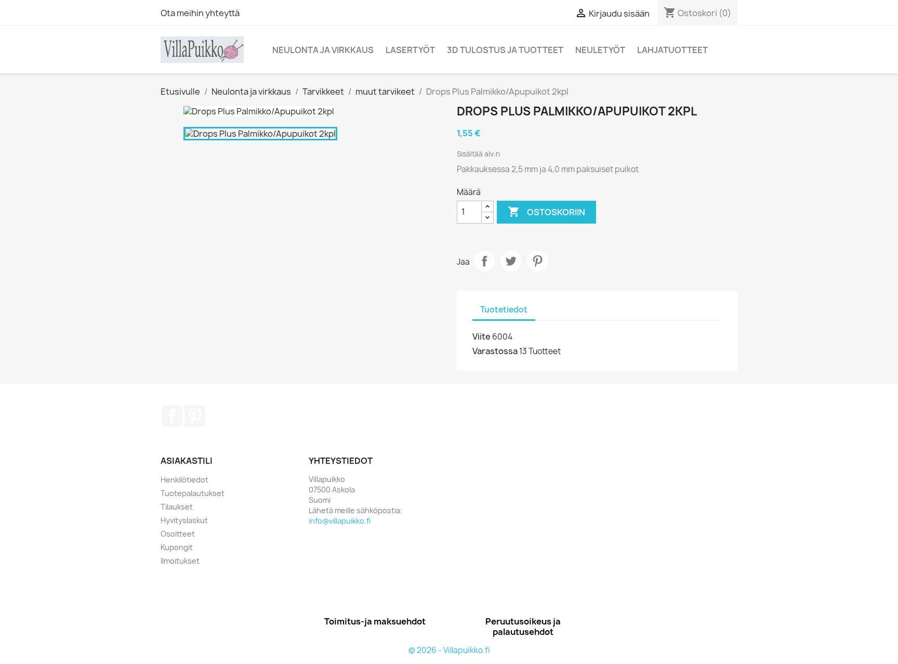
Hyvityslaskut (184, 520)
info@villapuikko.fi (340, 521)
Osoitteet (178, 534)
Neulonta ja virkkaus (323, 50)
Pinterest (537, 261)
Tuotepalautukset (192, 493)
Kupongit (177, 547)
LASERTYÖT (410, 50)
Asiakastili (187, 460)
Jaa (484, 261)
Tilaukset (177, 507)
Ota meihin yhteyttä (200, 13)
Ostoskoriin (546, 211)
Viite (481, 336)
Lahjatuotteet (672, 50)
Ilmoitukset (180, 561)
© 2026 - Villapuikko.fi (449, 650)
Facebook (172, 416)
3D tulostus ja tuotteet (505, 50)
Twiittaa (510, 261)
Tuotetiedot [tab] (503, 309)
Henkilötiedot (184, 480)
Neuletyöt (600, 50)
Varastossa (495, 351)
